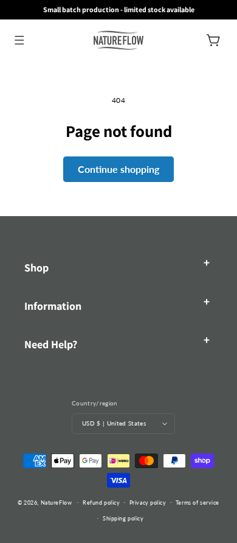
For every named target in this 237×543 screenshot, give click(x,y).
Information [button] (52, 306)
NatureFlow (56, 502)
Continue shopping (118, 169)
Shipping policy (123, 518)
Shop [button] (36, 268)
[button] (19, 40)
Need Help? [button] (50, 344)
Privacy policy (148, 502)
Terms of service (197, 502)
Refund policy (101, 502)
